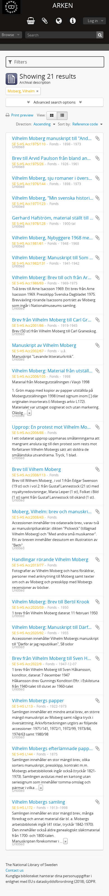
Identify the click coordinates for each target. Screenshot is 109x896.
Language (59, 21)
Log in (93, 20)
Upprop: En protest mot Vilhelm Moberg (54, 427)
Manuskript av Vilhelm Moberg (44, 345)
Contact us (14, 870)
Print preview (21, 115)
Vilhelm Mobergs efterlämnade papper (53, 748)
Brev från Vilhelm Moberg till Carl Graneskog (58, 320)
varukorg (31, 21)
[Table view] (62, 115)
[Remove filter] (37, 91)
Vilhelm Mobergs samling (38, 802)
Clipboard (45, 21)
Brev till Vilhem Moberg (36, 469)
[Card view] (51, 115)
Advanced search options (54, 102)
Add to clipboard (97, 138)
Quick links (73, 21)
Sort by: (64, 124)
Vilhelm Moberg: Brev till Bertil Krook (50, 602)
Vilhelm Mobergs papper (38, 700)
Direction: (24, 124)
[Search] (99, 34)
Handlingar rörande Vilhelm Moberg (50, 559)
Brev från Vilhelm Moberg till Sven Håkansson (60, 658)
